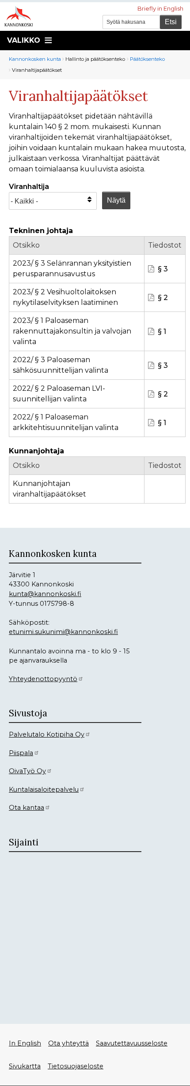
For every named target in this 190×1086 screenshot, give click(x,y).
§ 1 (162, 331)
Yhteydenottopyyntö (43, 679)
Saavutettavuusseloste (131, 1043)
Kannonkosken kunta (35, 59)
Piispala (21, 753)
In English (25, 1043)
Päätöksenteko (147, 59)
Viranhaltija (29, 186)
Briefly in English (160, 8)
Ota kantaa (26, 808)
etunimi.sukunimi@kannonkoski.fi (63, 632)
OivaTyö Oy (27, 771)
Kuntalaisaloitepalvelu (44, 789)
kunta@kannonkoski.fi (45, 594)
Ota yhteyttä (68, 1043)
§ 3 (163, 269)
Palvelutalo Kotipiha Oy (46, 734)
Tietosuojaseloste (75, 1066)
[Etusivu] (22, 15)
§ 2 (163, 297)
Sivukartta (25, 1066)
